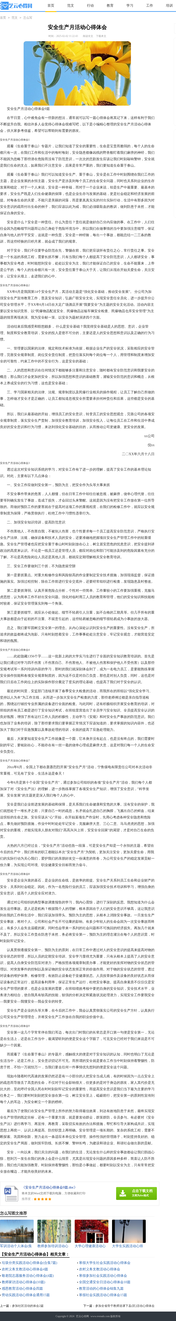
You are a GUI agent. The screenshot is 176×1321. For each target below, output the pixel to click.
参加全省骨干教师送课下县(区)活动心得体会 (125, 1305)
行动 (90, 5)
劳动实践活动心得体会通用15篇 (26, 1295)
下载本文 (101, 36)
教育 (110, 5)
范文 (70, 5)
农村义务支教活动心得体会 (99, 1269)
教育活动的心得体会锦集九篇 (101, 1288)
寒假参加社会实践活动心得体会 (103, 1275)
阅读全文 (88, 36)
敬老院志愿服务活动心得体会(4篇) (28, 1275)
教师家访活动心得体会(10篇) (23, 1282)
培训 (169, 5)
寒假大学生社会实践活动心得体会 (104, 1263)
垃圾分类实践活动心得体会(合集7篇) (29, 1263)
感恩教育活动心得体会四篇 (22, 1288)
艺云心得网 (82, 1316)
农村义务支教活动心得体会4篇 (25, 1269)
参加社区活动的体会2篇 (28, 1305)
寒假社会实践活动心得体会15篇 (103, 1295)
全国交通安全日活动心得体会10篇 (104, 1282)
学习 (129, 5)
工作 (149, 5)
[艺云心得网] (16, 6)
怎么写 (27, 17)
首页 (50, 5)
